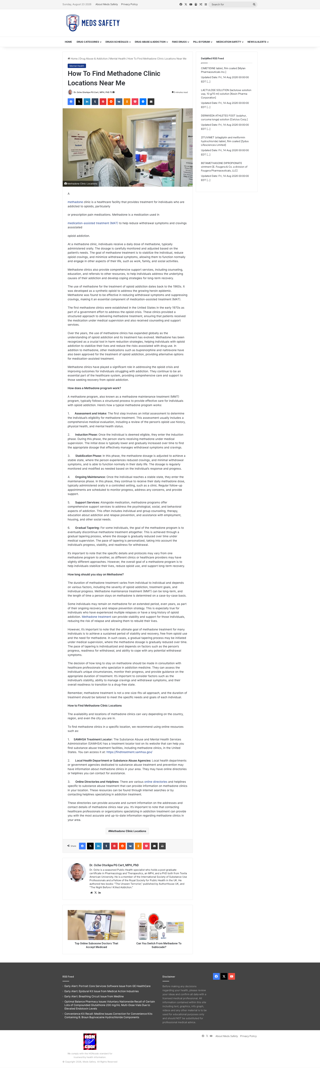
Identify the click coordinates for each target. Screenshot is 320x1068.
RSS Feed (68, 976)
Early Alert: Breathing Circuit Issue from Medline (94, 996)
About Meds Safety (107, 4)
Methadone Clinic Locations (128, 831)
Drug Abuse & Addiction (150, 41)
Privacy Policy (129, 4)
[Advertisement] (193, 19)
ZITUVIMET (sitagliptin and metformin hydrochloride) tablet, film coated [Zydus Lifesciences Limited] (225, 141)
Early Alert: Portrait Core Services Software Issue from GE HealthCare (107, 986)
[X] (96, 893)
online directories (155, 781)
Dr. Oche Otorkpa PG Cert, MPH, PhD (92, 92)
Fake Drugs (179, 41)
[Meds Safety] (92, 23)
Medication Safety (228, 41)
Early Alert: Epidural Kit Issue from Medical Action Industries (101, 991)
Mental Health (118, 58)
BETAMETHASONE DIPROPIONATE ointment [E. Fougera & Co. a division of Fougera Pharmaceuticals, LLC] (224, 166)
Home (68, 41)
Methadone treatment (96, 616)
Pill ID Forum (201, 41)
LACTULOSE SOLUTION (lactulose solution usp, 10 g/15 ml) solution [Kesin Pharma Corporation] (226, 93)
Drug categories (88, 41)
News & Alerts (257, 41)
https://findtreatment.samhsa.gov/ (129, 752)
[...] (208, 81)
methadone (75, 202)
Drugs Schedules (117, 41)
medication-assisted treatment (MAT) (93, 223)
